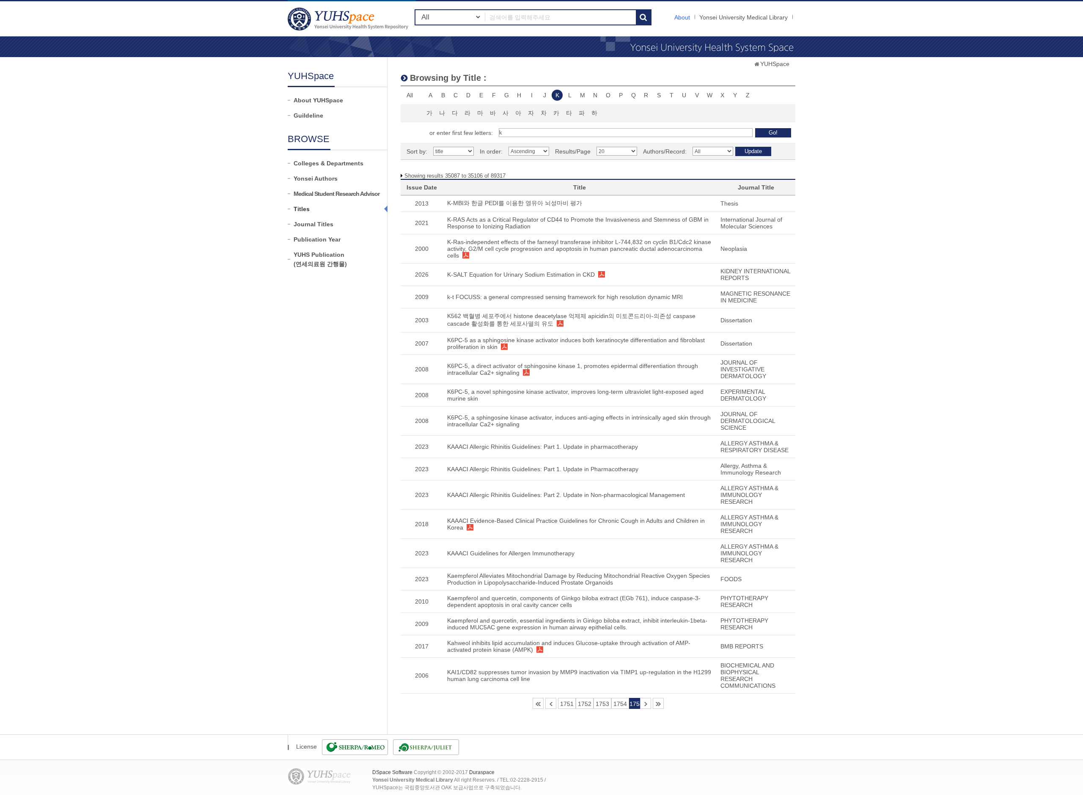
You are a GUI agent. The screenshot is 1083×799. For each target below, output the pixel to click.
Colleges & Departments (328, 163)
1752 (584, 703)
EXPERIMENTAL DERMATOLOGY (743, 395)
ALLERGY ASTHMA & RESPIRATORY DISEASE (754, 446)
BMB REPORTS (741, 646)
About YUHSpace (318, 100)
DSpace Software (392, 772)
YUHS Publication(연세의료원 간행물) (320, 259)
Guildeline (308, 115)
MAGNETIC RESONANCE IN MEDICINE (755, 297)
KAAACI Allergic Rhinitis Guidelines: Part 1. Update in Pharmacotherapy (542, 469)
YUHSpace (774, 63)
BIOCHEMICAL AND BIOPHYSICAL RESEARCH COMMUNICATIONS (747, 675)
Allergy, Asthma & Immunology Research (750, 469)
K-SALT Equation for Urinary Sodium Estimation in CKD (521, 274)
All (410, 95)
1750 (550, 703)
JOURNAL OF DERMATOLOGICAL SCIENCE (747, 421)
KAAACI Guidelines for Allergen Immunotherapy (510, 553)
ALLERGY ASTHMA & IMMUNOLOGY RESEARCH (749, 495)
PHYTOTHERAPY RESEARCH (744, 601)
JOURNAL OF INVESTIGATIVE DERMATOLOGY (743, 369)
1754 (620, 703)
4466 (658, 703)
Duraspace (482, 772)
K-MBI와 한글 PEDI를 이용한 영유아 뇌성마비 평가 (514, 203)
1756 (645, 703)
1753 (602, 703)
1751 (567, 703)
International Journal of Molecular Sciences (751, 223)
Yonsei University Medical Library (743, 17)
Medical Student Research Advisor (336, 193)
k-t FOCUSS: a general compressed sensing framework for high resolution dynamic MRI (565, 297)
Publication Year (317, 239)
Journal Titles (313, 224)
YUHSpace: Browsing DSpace (349, 19)
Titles (302, 209)
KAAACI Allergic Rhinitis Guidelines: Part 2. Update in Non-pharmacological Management (566, 494)
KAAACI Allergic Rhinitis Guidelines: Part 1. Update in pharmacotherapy (542, 446)
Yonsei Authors (316, 178)
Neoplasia (733, 248)
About (682, 17)
